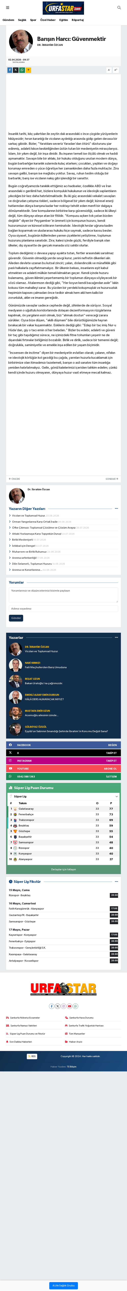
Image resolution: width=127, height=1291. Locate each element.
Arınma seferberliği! (24, 558)
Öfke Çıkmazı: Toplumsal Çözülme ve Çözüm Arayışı (44, 527)
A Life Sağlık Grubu (64, 1285)
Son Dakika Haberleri (21, 1042)
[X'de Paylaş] (16, 70)
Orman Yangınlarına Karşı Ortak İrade (35, 521)
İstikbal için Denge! (24, 546)
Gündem (8, 20)
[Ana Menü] (7, 8)
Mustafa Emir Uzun (37, 711)
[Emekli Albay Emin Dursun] (15, 697)
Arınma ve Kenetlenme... (27, 570)
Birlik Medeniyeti (23, 539)
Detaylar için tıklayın (63, 869)
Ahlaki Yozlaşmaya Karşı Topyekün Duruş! (37, 533)
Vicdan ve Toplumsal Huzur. (29, 515)
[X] (57, 1006)
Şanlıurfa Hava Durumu (81, 1018)
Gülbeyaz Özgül (36, 727)
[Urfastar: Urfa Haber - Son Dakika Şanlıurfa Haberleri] (63, 8)
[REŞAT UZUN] (15, 681)
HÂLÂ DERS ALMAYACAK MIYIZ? (44, 699)
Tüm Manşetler (77, 1034)
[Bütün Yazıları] (116, 508)
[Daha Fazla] (28, 70)
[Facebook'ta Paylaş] (9, 70)
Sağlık (22, 20)
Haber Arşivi (75, 1042)
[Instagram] (63, 1006)
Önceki (15, 479)
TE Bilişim (71, 1066)
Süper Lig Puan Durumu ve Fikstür (27, 1034)
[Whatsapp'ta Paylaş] (22, 70)
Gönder (16, 618)
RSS (33, 1056)
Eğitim (63, 20)
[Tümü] (116, 637)
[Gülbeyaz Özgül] (15, 729)
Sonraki (111, 479)
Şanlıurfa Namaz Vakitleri (24, 1025)
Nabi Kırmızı (32, 663)
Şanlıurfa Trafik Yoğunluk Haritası (86, 1025)
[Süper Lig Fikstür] (116, 881)
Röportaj (78, 20)
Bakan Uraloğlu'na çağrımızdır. (44, 683)
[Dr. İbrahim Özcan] (21, 41)
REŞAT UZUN (32, 679)
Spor (33, 20)
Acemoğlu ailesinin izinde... (42, 715)
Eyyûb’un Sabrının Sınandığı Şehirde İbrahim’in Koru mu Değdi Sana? (66, 731)
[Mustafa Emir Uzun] (15, 713)
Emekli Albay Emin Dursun (42, 695)
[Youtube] (69, 1006)
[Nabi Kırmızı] (15, 665)
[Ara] (119, 8)
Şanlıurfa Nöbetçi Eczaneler (25, 1018)
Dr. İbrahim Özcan (50, 45)
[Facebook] (51, 1006)
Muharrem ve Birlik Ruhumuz (29, 551)
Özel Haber (48, 20)
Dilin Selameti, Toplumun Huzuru (32, 563)
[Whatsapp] (75, 1006)
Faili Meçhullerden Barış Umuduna (46, 667)
